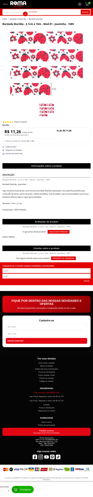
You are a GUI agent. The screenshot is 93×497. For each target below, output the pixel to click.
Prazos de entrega (46, 378)
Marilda (5, 125)
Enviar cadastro (15, 341)
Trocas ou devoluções (46, 372)
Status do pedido (46, 366)
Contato (46, 405)
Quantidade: (4, 487)
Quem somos (46, 422)
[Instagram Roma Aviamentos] (40, 457)
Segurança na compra (46, 411)
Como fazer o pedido (47, 363)
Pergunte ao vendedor (63, 258)
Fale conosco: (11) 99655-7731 (46, 393)
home (4, 19)
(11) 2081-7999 (39, 14)
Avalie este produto (58, 232)
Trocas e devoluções (46, 408)
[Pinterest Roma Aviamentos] (52, 457)
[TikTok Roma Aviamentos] (58, 457)
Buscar (85, 12)
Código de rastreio (46, 381)
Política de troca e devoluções (46, 369)
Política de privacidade (46, 425)
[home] (18, 4)
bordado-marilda (36, 19)
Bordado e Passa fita (18, 19)
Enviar (86, 281)
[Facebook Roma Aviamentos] (35, 457)
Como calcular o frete (46, 375)
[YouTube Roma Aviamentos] (46, 457)
